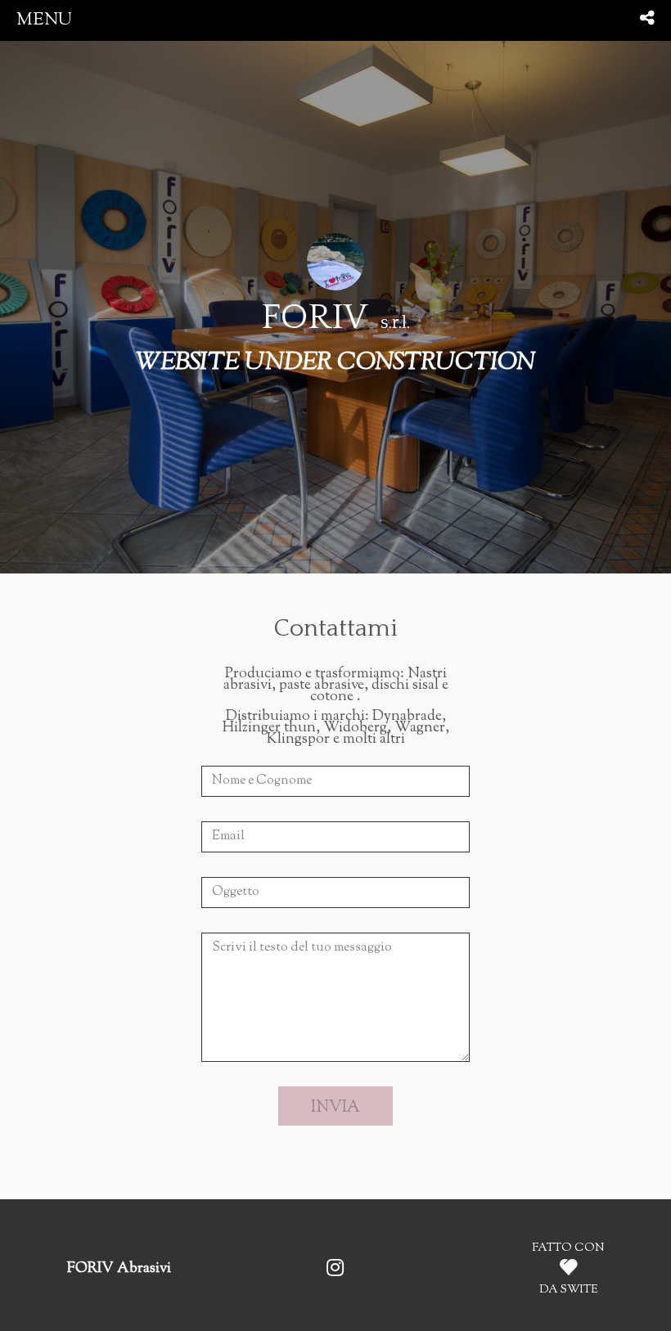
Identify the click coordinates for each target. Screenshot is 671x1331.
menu (44, 20)
